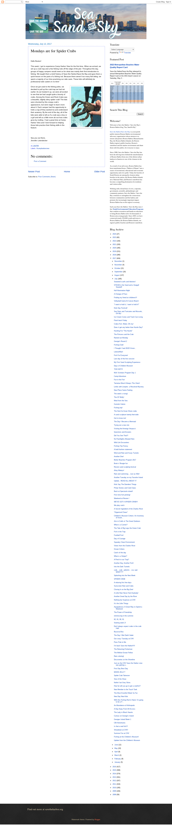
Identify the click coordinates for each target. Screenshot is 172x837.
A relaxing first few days (122, 582)
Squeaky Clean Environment (124, 542)
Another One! (119, 456)
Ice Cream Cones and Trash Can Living (128, 317)
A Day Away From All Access (124, 709)
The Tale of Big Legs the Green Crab (127, 528)
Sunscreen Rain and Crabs (123, 586)
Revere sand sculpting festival (125, 467)
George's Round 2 (120, 341)
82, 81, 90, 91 (119, 619)
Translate (127, 53)
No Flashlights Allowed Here (124, 439)
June (116, 745)
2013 (115, 777)
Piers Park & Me (120, 642)
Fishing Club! (119, 345)
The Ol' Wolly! (119, 397)
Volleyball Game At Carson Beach (126, 301)
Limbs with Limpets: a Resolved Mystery (129, 387)
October (117, 268)
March (116, 755)
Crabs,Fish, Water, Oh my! (123, 324)
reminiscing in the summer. (124, 616)
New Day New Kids (121, 696)
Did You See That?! (121, 435)
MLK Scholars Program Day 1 (125, 373)
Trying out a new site (121, 425)
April (116, 752)
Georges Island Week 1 (122, 719)
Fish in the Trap (119, 532)
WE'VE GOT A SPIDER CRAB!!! (126, 502)
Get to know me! (120, 418)
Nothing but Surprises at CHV (124, 600)
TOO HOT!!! (118, 369)
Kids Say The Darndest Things (125, 484)
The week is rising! (121, 394)
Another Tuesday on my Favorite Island (128, 477)
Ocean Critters (119, 549)
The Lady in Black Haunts (123, 712)
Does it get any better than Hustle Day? (128, 327)
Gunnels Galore (119, 404)
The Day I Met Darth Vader (123, 635)
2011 (115, 784)
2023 (115, 237)
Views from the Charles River (124, 546)
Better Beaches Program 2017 (125, 460)
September (118, 272)
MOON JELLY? (119, 672)
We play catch (119, 505)
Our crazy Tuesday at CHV (124, 639)
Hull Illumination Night (122, 290)
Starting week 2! (120, 623)
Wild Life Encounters (121, 442)
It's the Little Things (121, 603)
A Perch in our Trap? (121, 559)
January (117, 762)
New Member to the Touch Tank (125, 689)
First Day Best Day (121, 668)
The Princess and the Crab (123, 334)
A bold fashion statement (123, 449)
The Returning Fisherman (123, 649)
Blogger (97, 819)
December (118, 261)
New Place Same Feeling (123, 390)
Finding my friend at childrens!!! (125, 297)
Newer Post (34, 171)
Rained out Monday (121, 338)
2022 (115, 241)
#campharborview (43, 148)
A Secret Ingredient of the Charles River (128, 509)
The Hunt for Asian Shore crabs (125, 411)
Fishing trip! (118, 408)
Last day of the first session (124, 359)
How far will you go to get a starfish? (127, 686)
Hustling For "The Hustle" (123, 331)
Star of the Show (120, 679)
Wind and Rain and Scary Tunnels (126, 453)
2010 (115, 788)
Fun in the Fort (119, 380)
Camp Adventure (120, 376)
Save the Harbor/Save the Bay (120, 132)
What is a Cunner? (120, 525)
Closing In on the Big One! (123, 589)
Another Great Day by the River (125, 596)
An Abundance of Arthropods (124, 705)
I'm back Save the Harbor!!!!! (124, 646)
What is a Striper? (120, 556)
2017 (115, 258)
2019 (115, 251)
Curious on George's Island (124, 716)
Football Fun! (119, 535)
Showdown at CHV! (121, 730)
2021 (115, 244)
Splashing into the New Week (124, 575)
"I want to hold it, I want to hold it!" (126, 304)
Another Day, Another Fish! (124, 563)
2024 (115, 234)
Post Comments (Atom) (47, 177)
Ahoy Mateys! (119, 470)
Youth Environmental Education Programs (128, 209)
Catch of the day (120, 553)
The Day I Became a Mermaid (125, 421)
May (116, 748)
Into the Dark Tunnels (122, 567)
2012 (115, 780)
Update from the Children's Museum (127, 740)
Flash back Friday (120, 320)
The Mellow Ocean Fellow (123, 653)
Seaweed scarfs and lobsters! (125, 282)
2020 (115, 248)
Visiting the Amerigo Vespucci (125, 429)
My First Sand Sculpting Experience (127, 362)
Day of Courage (119, 539)
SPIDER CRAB (119, 579)
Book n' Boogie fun (121, 463)
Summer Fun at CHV (121, 733)
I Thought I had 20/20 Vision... (125, 348)
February (117, 759)
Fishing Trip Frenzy (121, 446)
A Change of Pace (120, 294)
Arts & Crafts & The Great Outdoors (127, 521)
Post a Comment (40, 161)
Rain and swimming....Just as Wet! (127, 474)
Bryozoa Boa (118, 632)
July (116, 279)
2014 (115, 774)
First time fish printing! (122, 495)
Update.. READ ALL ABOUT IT (125, 481)
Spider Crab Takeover (122, 675)
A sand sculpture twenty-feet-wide (126, 415)
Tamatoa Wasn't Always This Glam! (127, 383)
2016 (115, 767)
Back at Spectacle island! (123, 491)
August (117, 275)
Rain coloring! (119, 656)
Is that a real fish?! (121, 726)
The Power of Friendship (123, 612)
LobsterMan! (118, 352)
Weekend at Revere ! (121, 498)
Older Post (99, 171)
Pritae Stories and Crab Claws (125, 488)
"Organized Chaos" (121, 512)
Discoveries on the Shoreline (124, 660)
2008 (115, 794)
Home (67, 171)
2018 (115, 255)
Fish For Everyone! (121, 355)
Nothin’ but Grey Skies (122, 682)
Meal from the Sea (120, 401)
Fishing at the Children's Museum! (126, 737)
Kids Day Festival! (120, 308)
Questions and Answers (122, 432)
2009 (115, 791)
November (118, 265)
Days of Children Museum (123, 366)
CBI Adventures (119, 723)
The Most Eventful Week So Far (125, 693)
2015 (115, 770)
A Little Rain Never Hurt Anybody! (126, 593)
